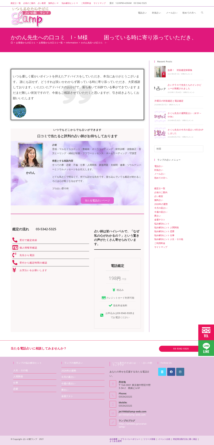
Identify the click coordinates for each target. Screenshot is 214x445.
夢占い (157, 215)
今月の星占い (160, 207)
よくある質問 (116, 441)
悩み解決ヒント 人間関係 (166, 227)
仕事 (15, 382)
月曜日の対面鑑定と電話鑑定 (168, 100)
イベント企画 (164, 439)
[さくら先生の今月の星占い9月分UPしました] (160, 133)
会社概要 (114, 439)
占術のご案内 (29, 3)
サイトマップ (100, 3)
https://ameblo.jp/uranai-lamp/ (133, 425)
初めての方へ (160, 177)
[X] (162, 372)
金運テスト (159, 219)
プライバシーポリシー (130, 439)
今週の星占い (160, 211)
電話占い (158, 166)
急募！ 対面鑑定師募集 (180, 70)
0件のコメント (186, 74)
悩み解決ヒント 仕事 (164, 235)
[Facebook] (171, 372)
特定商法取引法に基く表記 (185, 439)
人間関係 (18, 376)
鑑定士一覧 (16, 3)
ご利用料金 (86, 3)
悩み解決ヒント (69, 3)
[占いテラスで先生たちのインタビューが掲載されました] (160, 88)
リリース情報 (149, 439)
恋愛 (15, 388)
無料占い (52, 3)
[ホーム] (12, 42)
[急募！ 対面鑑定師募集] (160, 71)
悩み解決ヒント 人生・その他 (168, 239)
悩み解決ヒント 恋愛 (164, 231)
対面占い (158, 169)
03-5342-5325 (181, 348)
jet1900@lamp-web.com (132, 414)
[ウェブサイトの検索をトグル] (202, 13)
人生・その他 (20, 370)
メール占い (159, 173)
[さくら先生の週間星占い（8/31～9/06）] (160, 116)
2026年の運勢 (161, 204)
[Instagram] (180, 372)
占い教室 (42, 3)
